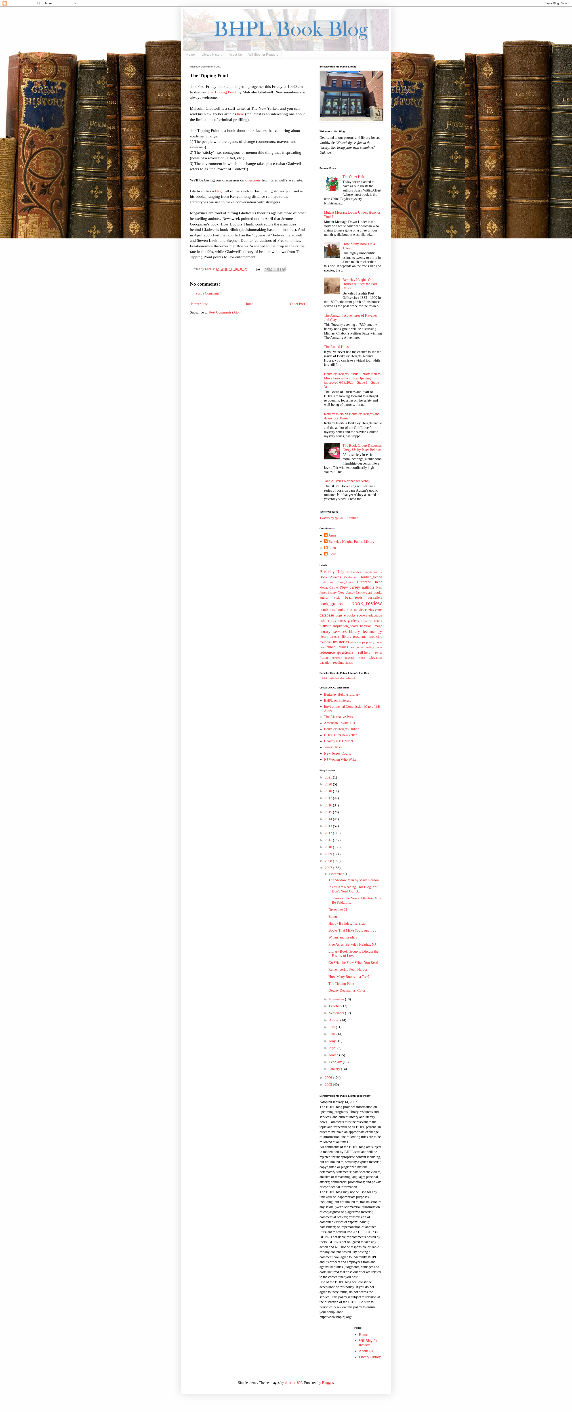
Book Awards (330, 577)
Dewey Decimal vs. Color (346, 990)
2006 (329, 1078)
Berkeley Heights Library (342, 694)
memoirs (326, 642)
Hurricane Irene (369, 582)
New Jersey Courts (337, 753)
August (334, 1020)
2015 (329, 812)
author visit (330, 597)
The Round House (337, 347)
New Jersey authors (357, 587)
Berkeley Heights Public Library (351, 541)
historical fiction (371, 621)
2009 (329, 854)
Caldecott (350, 577)
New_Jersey (346, 592)
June (332, 1034)
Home (190, 54)
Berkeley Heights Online (341, 729)
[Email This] (266, 269)
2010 (329, 847)
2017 (329, 798)
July (332, 1027)
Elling (332, 916)
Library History (212, 54)
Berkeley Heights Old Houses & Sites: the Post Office (360, 284)
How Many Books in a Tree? (349, 977)
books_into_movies (350, 610)
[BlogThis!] (270, 269)
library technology (365, 631)
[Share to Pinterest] (283, 269)
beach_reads (353, 597)
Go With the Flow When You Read (353, 962)
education (375, 615)
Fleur (332, 554)
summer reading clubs (348, 657)
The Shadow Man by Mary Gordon (353, 880)
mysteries (341, 642)
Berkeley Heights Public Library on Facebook (338, 678)
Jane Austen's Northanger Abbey (347, 481)
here (240, 114)
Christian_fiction (370, 577)
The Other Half (353, 177)
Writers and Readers (342, 937)
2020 (329, 784)
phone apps (357, 642)
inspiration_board (345, 626)
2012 (329, 833)
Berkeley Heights (334, 571)
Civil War (327, 582)
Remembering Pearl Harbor (347, 969)
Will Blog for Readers (263, 54)
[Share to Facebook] (279, 269)
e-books (349, 615)
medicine (375, 636)
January (335, 1069)
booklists (327, 609)
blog (218, 191)
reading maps (373, 647)
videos (349, 662)
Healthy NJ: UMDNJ (339, 741)
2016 (329, 805)
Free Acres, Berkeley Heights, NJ (352, 944)
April (333, 1048)
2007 (329, 868)
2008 (329, 861)
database (327, 615)
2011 (329, 840)
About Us (235, 54)
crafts (378, 610)
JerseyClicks (333, 747)
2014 (329, 819)
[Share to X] (275, 269)
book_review (366, 603)
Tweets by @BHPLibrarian (339, 518)
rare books (356, 647)
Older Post (297, 304)
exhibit (324, 621)
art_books (375, 592)
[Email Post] (258, 269)
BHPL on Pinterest (337, 700)
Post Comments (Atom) (225, 312)
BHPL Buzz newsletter (340, 735)
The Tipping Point (222, 92)
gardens (353, 621)
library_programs (354, 636)
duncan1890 (293, 1383)
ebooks (362, 615)
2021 (329, 777)
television (375, 657)
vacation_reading (332, 662)
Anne (332, 535)
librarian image (371, 626)
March (334, 1055)
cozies (369, 610)
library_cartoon (329, 636)
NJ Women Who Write (340, 759)
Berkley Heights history (366, 572)
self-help (364, 652)
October (335, 1006)
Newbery (361, 592)
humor (325, 625)
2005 (329, 1084)
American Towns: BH (339, 723)
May (332, 1041)
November (337, 999)
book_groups (331, 603)
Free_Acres (345, 582)
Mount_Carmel (329, 587)
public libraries (337, 647)
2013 (329, 826)
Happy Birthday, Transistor (347, 923)
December (337, 874)
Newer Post (199, 304)
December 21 (337, 909)
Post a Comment (207, 293)
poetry (370, 642)
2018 (329, 791)
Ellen (332, 548)
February (336, 1062)
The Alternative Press (339, 717)
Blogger (327, 1383)
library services (333, 631)
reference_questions (336, 652)
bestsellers (375, 597)
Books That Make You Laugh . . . (352, 930)
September (337, 1013)
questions (253, 180)
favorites (338, 620)
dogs (339, 615)
